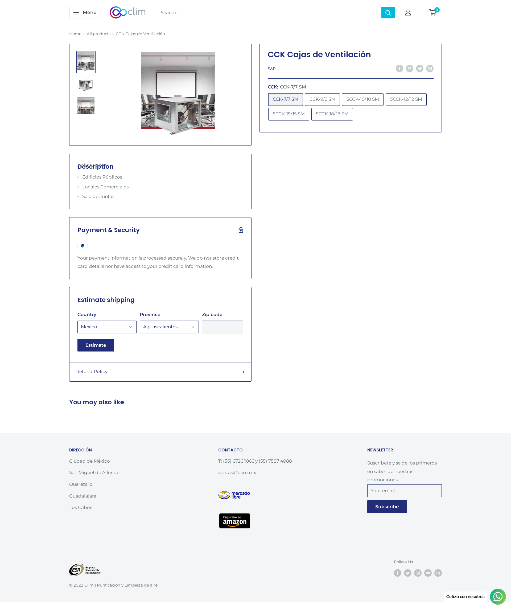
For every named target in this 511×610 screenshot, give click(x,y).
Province (150, 314)
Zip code (212, 314)
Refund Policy (92, 371)
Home (75, 33)
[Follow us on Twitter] (407, 573)
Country (86, 314)
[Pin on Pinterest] (409, 68)
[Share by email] (430, 68)
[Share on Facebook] (399, 68)
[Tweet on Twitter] (419, 68)
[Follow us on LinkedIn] (438, 573)
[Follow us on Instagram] (418, 573)
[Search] (388, 12)
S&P (272, 68)
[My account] (408, 12)
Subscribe (387, 506)
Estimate (95, 345)
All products (98, 33)
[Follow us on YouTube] (428, 573)
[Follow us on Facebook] (397, 573)
